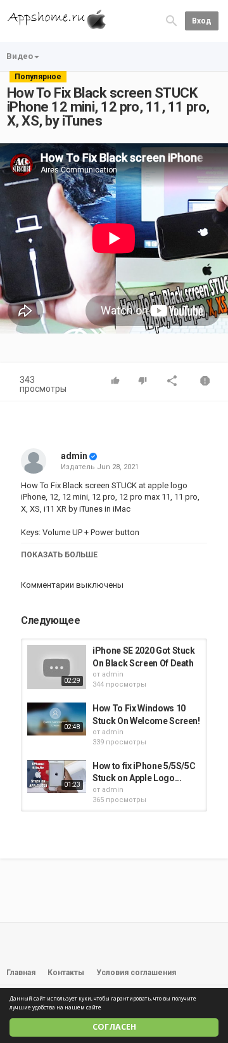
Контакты (66, 972)
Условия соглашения (136, 972)
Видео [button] (19, 56)
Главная (20, 972)
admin (74, 456)
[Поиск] (171, 20)
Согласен (114, 1026)
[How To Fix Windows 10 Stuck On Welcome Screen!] (56, 719)
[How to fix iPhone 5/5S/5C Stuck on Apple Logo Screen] (56, 776)
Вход (202, 20)
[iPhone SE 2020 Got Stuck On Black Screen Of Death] (56, 667)
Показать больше (59, 554)
